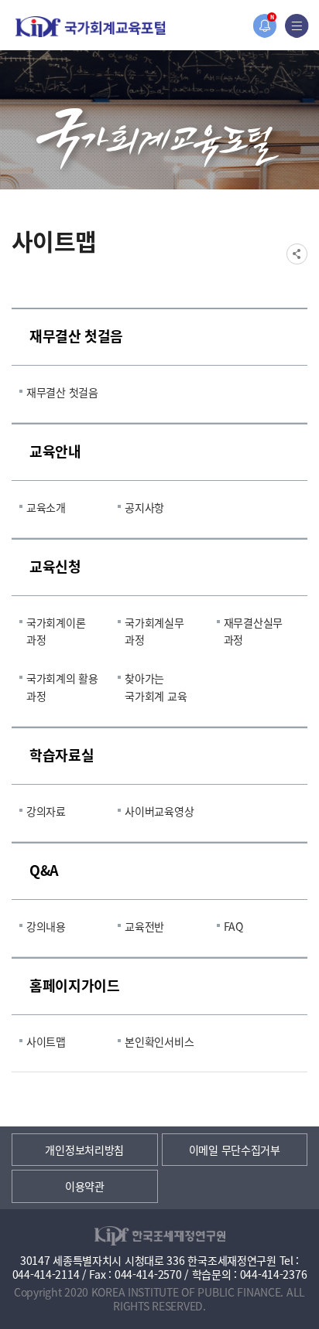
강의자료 (46, 811)
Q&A (44, 870)
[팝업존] (264, 26)
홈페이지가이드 (74, 985)
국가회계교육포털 (90, 26)
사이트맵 (46, 1041)
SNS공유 (296, 254)
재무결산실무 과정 (253, 631)
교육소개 (46, 507)
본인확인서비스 (159, 1041)
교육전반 (144, 926)
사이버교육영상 (159, 811)
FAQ (233, 926)
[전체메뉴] (297, 26)
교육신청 (55, 566)
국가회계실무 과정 (154, 631)
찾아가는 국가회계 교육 (156, 686)
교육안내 (55, 451)
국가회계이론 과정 (55, 631)
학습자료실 (61, 755)
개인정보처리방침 (84, 1149)
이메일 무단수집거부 (234, 1149)
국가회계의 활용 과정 (62, 686)
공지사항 (144, 507)
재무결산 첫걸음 (76, 335)
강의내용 (46, 926)
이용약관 (85, 1186)
